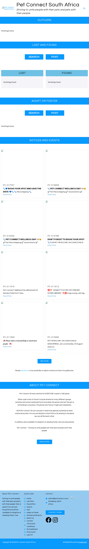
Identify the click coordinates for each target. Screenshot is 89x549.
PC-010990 (53, 337)
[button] (55, 512)
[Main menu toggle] (84, 8)
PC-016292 (8, 236)
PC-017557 (8, 185)
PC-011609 (8, 337)
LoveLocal (83, 542)
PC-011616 (8, 287)
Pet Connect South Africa (47, 5)
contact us (25, 370)
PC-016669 (53, 185)
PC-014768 (53, 236)
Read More (7, 195)
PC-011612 (53, 287)
